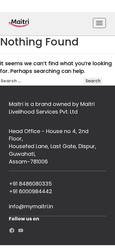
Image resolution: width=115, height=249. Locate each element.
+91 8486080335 (30, 183)
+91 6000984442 (30, 191)
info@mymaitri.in (31, 206)
